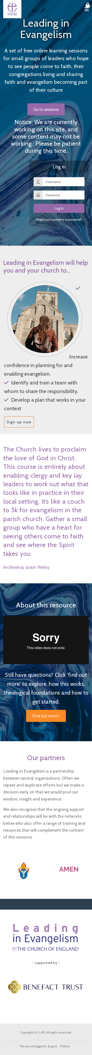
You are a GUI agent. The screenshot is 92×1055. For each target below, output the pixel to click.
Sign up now (19, 422)
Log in (52, 1046)
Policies (65, 1046)
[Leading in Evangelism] (12, 9)
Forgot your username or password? (59, 219)
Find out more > (46, 715)
